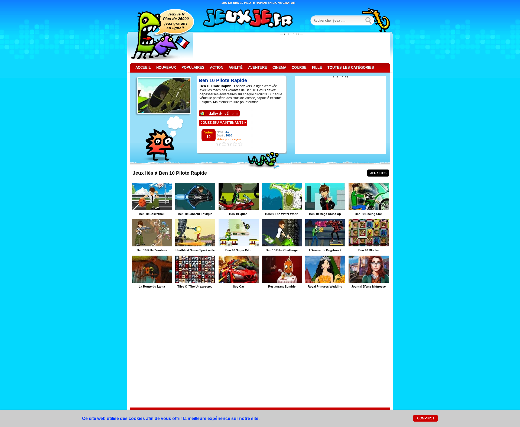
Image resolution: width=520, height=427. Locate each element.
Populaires (192, 68)
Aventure (257, 68)
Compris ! (425, 418)
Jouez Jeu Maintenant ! (222, 123)
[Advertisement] (291, 48)
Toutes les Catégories (350, 68)
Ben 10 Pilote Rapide (223, 80)
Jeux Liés (378, 173)
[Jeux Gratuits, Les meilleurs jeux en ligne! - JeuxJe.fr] (254, 19)
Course (299, 68)
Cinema (279, 68)
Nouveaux (166, 68)
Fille (317, 68)
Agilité (236, 68)
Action (216, 68)
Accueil (143, 68)
